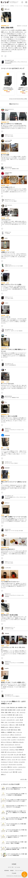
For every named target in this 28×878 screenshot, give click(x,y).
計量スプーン (4, 759)
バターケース (17, 744)
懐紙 (23, 724)
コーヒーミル (19, 732)
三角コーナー (12, 724)
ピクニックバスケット (12, 752)
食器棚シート (4, 732)
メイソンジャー (11, 769)
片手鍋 (24, 707)
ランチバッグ (20, 752)
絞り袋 (2, 757)
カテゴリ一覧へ (23, 779)
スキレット (14, 712)
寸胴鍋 (6, 712)
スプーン (9, 759)
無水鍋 (6, 709)
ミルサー (17, 719)
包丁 (18, 712)
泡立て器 (23, 754)
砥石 (14, 714)
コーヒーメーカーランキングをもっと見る (18, 98)
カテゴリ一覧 (10, 867)
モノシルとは (17, 867)
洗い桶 (8, 729)
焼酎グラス (9, 767)
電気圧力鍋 (12, 707)
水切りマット (17, 727)
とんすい (20, 772)
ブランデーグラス (12, 764)
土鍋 (16, 707)
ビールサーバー (18, 734)
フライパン (3, 707)
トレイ (19, 759)
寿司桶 (14, 742)
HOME (14, 864)
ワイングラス (4, 767)
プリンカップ (4, 754)
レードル (12, 717)
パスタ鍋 (18, 709)
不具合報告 (14, 873)
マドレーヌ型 (10, 754)
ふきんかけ (8, 737)
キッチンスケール (8, 757)
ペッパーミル (4, 739)
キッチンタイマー (16, 757)
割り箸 (20, 724)
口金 (20, 754)
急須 (2, 769)
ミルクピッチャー (22, 767)
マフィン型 (16, 754)
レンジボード (14, 739)
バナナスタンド (22, 737)
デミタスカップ (4, 762)
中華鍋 (9, 712)
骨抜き (2, 722)
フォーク (14, 759)
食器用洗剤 (9, 732)
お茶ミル (12, 734)
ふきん (6, 722)
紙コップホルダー (20, 742)
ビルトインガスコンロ (9, 744)
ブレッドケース (12, 747)
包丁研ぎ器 (9, 714)
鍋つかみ (15, 729)
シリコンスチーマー (10, 719)
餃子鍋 (14, 709)
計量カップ (23, 757)
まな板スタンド (15, 737)
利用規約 (12, 870)
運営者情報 (6, 870)
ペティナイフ (4, 714)
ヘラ (15, 717)
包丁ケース (3, 742)
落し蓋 (21, 719)
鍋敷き (19, 729)
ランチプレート (18, 769)
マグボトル (16, 762)
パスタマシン (12, 749)
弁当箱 (2, 752)
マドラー (5, 769)
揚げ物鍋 (10, 709)
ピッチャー (15, 767)
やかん (14, 732)
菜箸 (14, 772)
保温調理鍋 (20, 707)
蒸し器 (17, 749)
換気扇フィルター (5, 727)
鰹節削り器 (21, 749)
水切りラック (4, 729)
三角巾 (17, 724)
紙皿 (12, 729)
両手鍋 (2, 709)
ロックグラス (19, 764)
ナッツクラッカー (5, 749)
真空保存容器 (19, 747)
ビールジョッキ (4, 764)
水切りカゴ (11, 727)
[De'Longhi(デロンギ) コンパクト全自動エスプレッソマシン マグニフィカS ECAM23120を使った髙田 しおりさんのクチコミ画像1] (6, 17)
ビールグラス (22, 762)
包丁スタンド (9, 742)
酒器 (16, 772)
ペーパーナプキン (19, 722)
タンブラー (23, 759)
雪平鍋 (2, 712)
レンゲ (10, 772)
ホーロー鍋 (23, 709)
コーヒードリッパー (5, 734)
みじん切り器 (20, 717)
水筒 (5, 752)
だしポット (3, 737)
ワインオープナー (21, 739)
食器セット (3, 774)
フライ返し (3, 717)
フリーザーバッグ (5, 747)
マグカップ (10, 762)
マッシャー (3, 719)
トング (7, 717)
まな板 (16, 714)
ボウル (8, 739)
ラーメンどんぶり (5, 772)
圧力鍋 (7, 707)
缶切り (2, 744)
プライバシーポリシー (19, 870)
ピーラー (21, 714)
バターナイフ (22, 712)
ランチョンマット (5, 724)
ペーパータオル (11, 722)
